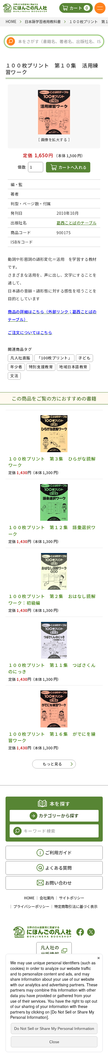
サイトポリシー (71, 897)
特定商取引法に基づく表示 (75, 906)
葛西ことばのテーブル (76, 223)
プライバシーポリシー (31, 906)
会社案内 (47, 897)
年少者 (16, 366)
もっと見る (52, 764)
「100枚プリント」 (54, 358)
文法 (14, 375)
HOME (29, 897)
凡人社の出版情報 (50, 950)
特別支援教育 (41, 366)
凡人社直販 (20, 358)
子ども (84, 358)
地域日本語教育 (73, 366)
